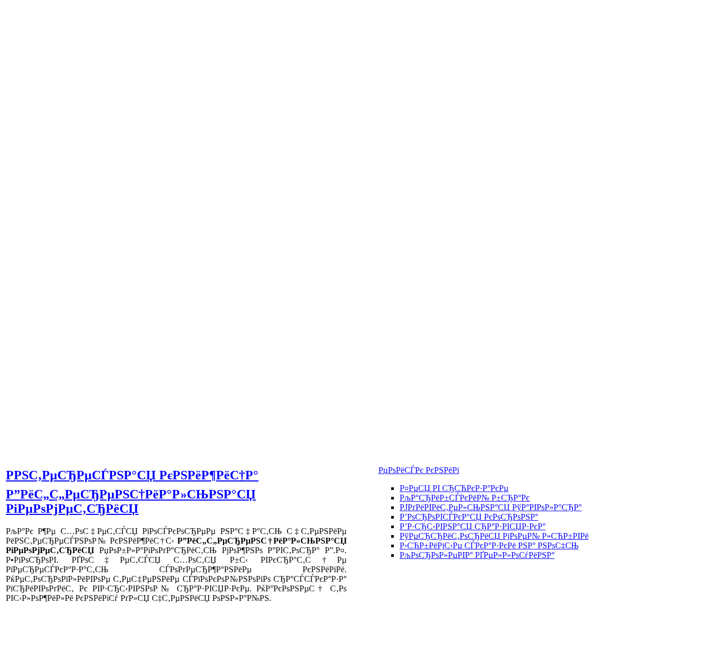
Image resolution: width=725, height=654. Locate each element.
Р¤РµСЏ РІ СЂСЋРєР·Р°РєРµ (454, 488)
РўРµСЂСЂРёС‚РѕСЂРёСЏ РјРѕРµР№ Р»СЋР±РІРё (494, 535)
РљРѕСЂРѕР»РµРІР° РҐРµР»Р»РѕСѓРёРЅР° (477, 555)
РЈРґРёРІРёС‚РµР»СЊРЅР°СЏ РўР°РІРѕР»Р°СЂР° (491, 507)
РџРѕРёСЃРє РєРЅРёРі (418, 470)
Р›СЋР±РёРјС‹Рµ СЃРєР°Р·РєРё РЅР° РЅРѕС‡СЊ (489, 545)
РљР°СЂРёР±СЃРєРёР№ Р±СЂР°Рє (465, 497)
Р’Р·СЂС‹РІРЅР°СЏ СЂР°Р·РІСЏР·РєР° (473, 526)
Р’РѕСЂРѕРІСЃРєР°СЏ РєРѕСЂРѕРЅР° (469, 516)
